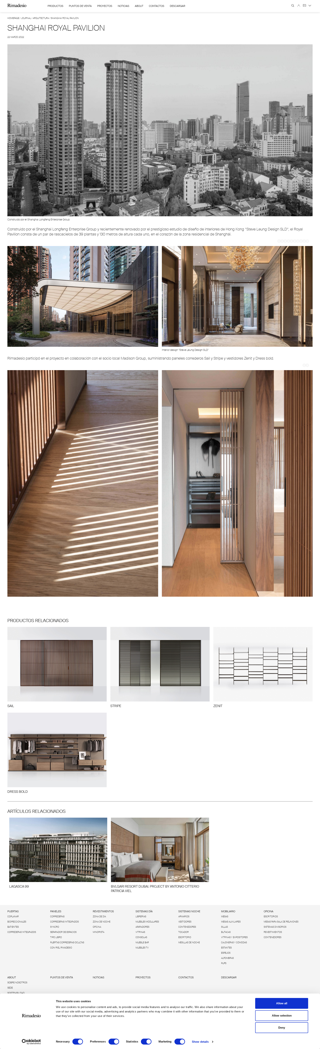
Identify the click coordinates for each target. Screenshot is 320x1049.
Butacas (226, 932)
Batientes (13, 926)
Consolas (141, 937)
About (139, 6)
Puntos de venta (80, 6)
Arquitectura (41, 18)
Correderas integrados (21, 932)
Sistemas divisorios (275, 926)
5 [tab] (291, 241)
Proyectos (104, 6)
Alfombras (227, 958)
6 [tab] (294, 241)
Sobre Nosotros (17, 982)
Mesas (224, 916)
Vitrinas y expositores (234, 937)
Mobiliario (228, 911)
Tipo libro (56, 937)
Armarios (183, 916)
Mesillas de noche (189, 942)
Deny (281, 1027)
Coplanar (13, 916)
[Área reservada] (299, 5)
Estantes (226, 947)
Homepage (13, 18)
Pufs (223, 963)
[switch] (114, 1042)
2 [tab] (282, 241)
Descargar (177, 6)
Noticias (123, 6)
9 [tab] (304, 241)
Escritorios (271, 916)
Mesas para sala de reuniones (281, 921)
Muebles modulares (147, 921)
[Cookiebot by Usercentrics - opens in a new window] (31, 1042)
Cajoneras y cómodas (234, 942)
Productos (55, 6)
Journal (26, 18)
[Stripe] (160, 667)
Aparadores (142, 926)
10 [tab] (307, 241)
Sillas (224, 926)
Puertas (13, 911)
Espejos (225, 952)
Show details (200, 1041)
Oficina (97, 926)
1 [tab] (279, 241)
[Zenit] (263, 667)
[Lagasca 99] (58, 853)
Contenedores (187, 926)
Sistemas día (144, 911)
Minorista (98, 932)
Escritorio (184, 937)
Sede (10, 987)
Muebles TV (142, 947)
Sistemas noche (189, 911)
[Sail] (57, 667)
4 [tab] (288, 241)
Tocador (183, 932)
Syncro (54, 926)
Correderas (57, 916)
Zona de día (99, 916)
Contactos (156, 6)
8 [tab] (301, 241)
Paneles (55, 911)
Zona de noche (101, 921)
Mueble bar (142, 942)
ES (305, 5)
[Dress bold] (57, 753)
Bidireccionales (16, 921)
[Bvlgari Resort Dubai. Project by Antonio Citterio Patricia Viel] (160, 855)
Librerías (141, 916)
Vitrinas (140, 932)
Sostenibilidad (15, 992)
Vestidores (184, 921)
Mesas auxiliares (231, 921)
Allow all (281, 1003)
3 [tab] (285, 241)
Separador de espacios (63, 932)
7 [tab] (298, 241)
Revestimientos (103, 911)
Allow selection (282, 1015)
